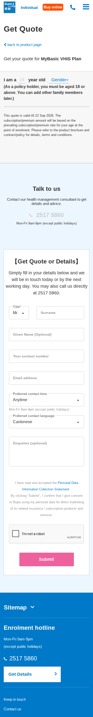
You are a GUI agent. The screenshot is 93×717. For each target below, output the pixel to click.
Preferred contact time (30, 394)
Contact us (12, 709)
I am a (10, 79)
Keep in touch (15, 699)
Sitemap (15, 607)
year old (36, 79)
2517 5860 (28, 658)
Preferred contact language (33, 416)
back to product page (23, 45)
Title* (17, 307)
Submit (46, 559)
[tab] (46, 89)
